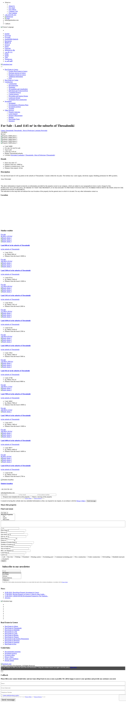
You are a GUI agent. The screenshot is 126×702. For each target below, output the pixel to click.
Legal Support (13, 114)
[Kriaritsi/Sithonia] (11, 578)
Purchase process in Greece (17, 73)
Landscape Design (14, 98)
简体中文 (8, 43)
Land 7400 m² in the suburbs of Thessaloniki (16, 415)
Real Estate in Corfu (11, 633)
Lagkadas (38, 130)
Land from (4, 553)
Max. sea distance (6, 550)
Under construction (94, 557)
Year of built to (5, 548)
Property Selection (14, 112)
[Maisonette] (8, 520)
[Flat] (8, 516)
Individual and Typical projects (18, 91)
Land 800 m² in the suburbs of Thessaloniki (15, 245)
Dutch (7, 46)
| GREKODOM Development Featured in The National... (26, 596)
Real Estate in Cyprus (11, 80)
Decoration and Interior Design (18, 96)
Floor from (4, 538)
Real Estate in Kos (10, 644)
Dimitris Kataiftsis (7, 483)
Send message (91, 501)
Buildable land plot (118, 557)
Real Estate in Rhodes (11, 635)
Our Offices (12, 9)
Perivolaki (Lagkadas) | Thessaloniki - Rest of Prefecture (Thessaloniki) (33, 155)
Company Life (13, 11)
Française (8, 48)
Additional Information (16, 76)
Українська (8, 59)
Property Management (15, 115)
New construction (80, 557)
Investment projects (15, 107)
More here (73, 667)
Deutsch (7, 45)
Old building (106, 557)
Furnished (26, 557)
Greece (3, 130)
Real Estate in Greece (11, 69)
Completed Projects (15, 92)
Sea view (10, 557)
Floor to (3, 540)
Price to (3, 532)
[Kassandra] (11, 574)
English (7, 34)
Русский (7, 37)
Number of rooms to (7, 544)
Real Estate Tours (14, 119)
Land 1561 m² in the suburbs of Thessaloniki (16, 295)
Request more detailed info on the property (16, 497)
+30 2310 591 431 (10, 15)
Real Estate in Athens (11, 626)
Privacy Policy (28, 498)
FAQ (10, 78)
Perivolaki (44, 130)
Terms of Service (38, 498)
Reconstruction (13, 85)
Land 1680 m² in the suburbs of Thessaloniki (16, 345)
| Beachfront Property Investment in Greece (22, 592)
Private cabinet (9, 660)
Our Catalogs (13, 13)
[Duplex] (8, 518)
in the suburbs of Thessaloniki (10, 249)
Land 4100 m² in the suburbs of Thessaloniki (16, 320)
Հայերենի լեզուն (11, 39)
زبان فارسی (9, 52)
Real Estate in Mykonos (12, 640)
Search (4, 561)
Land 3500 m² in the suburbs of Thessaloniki (16, 270)
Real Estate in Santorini (12, 642)
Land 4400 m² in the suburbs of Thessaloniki (16, 440)
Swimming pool (48, 557)
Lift (4, 557)
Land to (3, 555)
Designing (12, 87)
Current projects (14, 94)
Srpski (7, 55)
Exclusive (6, 559)
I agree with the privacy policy (11, 695)
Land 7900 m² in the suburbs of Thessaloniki (16, 394)
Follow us (5, 580)
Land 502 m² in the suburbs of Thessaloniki (15, 371)
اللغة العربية (9, 61)
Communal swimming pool (63, 557)
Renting (11, 117)
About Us (12, 6)
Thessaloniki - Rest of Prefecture (24, 130)
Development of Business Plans (18, 105)
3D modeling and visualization (18, 89)
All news (7, 598)
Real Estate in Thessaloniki (13, 628)
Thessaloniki (10, 130)
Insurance (12, 121)
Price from (4, 530)
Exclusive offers (10, 655)
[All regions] (11, 573)
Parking (18, 557)
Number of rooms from (8, 542)
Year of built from (6, 546)
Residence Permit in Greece (17, 75)
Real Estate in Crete (11, 631)
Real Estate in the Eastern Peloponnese (17, 639)
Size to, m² (4, 536)
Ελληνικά (8, 35)
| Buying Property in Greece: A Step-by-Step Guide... (25, 594)
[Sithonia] (11, 576)
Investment (8, 101)
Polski (7, 54)
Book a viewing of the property (42, 497)
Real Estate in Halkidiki (12, 630)
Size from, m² (5, 534)
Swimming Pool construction (18, 99)
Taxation (11, 108)
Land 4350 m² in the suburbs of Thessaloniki (16, 465)
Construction (9, 82)
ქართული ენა (10, 50)
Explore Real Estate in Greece (18, 71)
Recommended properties (13, 651)
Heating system (36, 557)
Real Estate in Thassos (12, 637)
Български (8, 41)
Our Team (12, 8)
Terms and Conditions (11, 659)
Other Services (9, 110)
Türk (6, 57)
